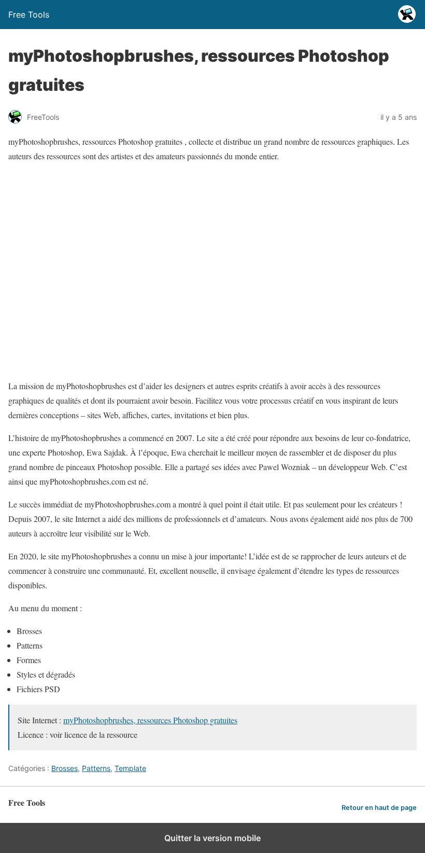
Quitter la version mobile (212, 838)
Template (130, 768)
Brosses (64, 768)
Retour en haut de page (379, 807)
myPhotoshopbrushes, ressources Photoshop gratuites (150, 719)
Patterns (96, 768)
